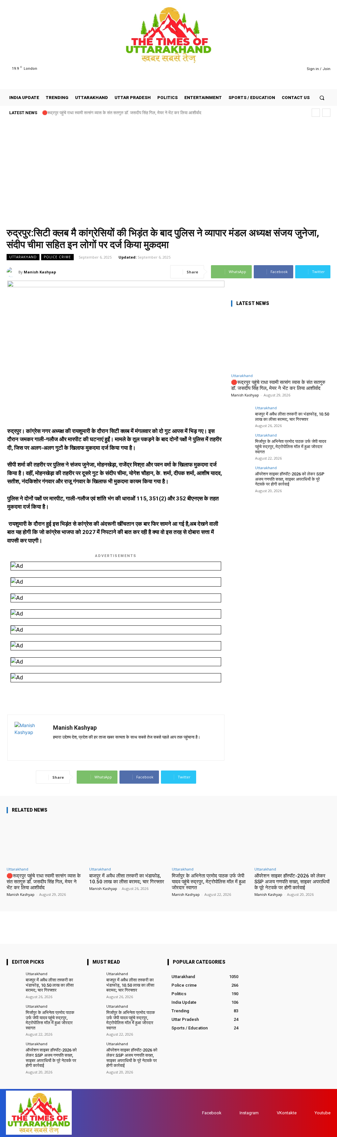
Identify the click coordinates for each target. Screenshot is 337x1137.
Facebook (211, 1112)
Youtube (322, 1112)
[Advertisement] (168, 172)
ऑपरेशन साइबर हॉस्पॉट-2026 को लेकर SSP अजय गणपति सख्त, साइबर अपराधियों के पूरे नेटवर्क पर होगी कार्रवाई (289, 479)
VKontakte (287, 1112)
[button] (322, 97)
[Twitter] (285, 68)
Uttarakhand (23, 257)
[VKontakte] (270, 1113)
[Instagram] (276, 68)
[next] (326, 113)
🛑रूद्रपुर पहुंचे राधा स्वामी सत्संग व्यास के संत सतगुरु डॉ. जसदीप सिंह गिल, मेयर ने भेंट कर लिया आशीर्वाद (121, 112)
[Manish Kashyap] (12, 272)
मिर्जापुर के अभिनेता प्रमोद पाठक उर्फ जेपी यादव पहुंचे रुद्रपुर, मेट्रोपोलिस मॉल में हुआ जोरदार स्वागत (290, 446)
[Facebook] (268, 68)
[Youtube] (293, 68)
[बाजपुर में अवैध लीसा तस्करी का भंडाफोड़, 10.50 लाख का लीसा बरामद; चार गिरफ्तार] (241, 416)
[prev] (316, 113)
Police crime (57, 257)
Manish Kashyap (40, 271)
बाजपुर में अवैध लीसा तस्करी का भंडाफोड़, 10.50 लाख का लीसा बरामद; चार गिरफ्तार (292, 417)
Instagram (249, 1112)
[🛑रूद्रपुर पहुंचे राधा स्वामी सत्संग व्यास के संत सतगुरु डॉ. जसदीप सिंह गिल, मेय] (280, 341)
